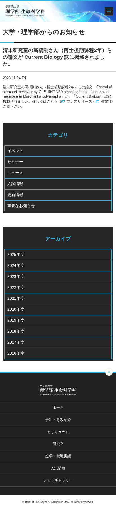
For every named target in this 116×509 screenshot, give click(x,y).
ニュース (15, 172)
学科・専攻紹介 (58, 420)
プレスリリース (79, 101)
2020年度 (15, 309)
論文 (104, 101)
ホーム (58, 408)
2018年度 (15, 331)
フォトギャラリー (58, 480)
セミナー (15, 161)
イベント (15, 150)
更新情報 (15, 194)
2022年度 (15, 287)
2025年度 (15, 254)
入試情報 (15, 183)
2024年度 (15, 265)
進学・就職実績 (58, 456)
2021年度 (15, 298)
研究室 (58, 444)
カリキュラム (58, 432)
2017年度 (15, 342)
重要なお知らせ (21, 205)
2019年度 (15, 320)
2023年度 (15, 276)
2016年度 (15, 353)
